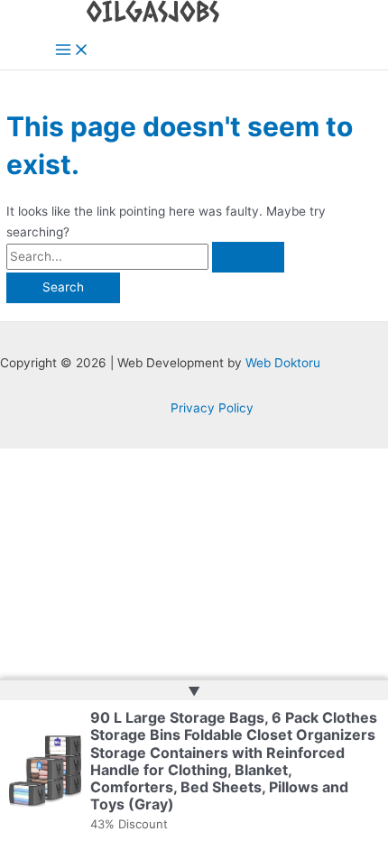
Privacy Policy (212, 408)
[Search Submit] (248, 257)
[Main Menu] (72, 51)
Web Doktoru (282, 363)
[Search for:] (145, 256)
